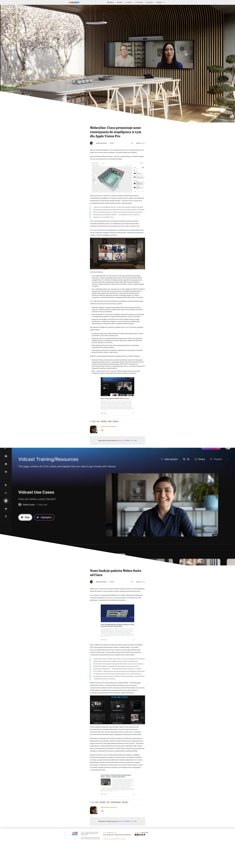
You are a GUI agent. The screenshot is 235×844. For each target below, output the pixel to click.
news (98, 421)
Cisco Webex (102, 802)
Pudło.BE (105, 832)
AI (93, 802)
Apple (120, 2)
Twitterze (132, 440)
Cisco (94, 421)
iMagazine (82, 832)
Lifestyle (129, 2)
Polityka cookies (121, 839)
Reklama (159, 2)
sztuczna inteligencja (115, 802)
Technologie (139, 2)
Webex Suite (125, 802)
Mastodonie (122, 440)
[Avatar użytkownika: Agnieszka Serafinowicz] (94, 429)
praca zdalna (104, 421)
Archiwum (150, 2)
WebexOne (115, 421)
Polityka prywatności (109, 839)
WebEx (109, 421)
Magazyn (111, 2)
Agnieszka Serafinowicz (101, 143)
